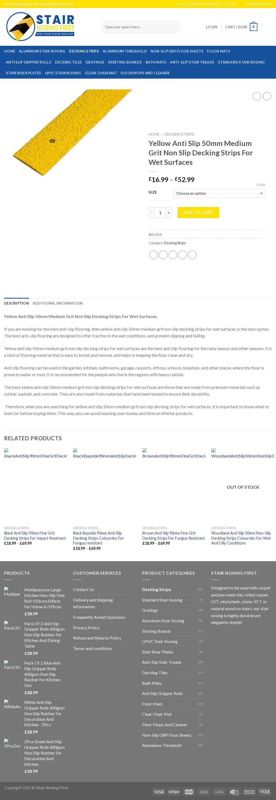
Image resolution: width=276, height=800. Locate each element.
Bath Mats (156, 62)
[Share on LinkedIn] (192, 254)
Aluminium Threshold (125, 51)
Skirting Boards (125, 62)
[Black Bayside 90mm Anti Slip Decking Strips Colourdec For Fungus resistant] (104, 485)
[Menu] (268, 27)
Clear (260, 184)
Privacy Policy (86, 627)
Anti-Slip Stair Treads (192, 62)
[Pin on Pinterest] (182, 254)
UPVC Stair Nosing (63, 73)
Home (9, 51)
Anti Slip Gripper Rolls (28, 62)
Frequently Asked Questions (99, 617)
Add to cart (198, 212)
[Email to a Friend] (172, 254)
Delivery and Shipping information (93, 603)
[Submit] (174, 27)
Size (153, 192)
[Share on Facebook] (153, 254)
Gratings (94, 62)
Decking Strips (84, 51)
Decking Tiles (68, 62)
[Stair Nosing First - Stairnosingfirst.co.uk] (49, 27)
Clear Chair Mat (101, 73)
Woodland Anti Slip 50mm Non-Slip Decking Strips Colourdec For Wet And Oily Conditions (241, 538)
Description (16, 303)
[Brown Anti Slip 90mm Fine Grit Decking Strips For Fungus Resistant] (173, 485)
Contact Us (83, 589)
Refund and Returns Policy (97, 637)
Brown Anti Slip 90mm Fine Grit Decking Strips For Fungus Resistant (173, 535)
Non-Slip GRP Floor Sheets (177, 51)
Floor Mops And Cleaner (145, 73)
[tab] (16, 303)
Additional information (58, 303)
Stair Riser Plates (23, 73)
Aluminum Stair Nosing (42, 51)
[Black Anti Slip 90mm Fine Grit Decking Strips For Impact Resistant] (35, 485)
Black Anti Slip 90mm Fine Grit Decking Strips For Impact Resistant (35, 535)
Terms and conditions (92, 648)
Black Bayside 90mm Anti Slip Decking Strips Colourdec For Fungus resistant (98, 538)
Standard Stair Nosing (241, 62)
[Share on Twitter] (163, 254)
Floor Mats (218, 51)
